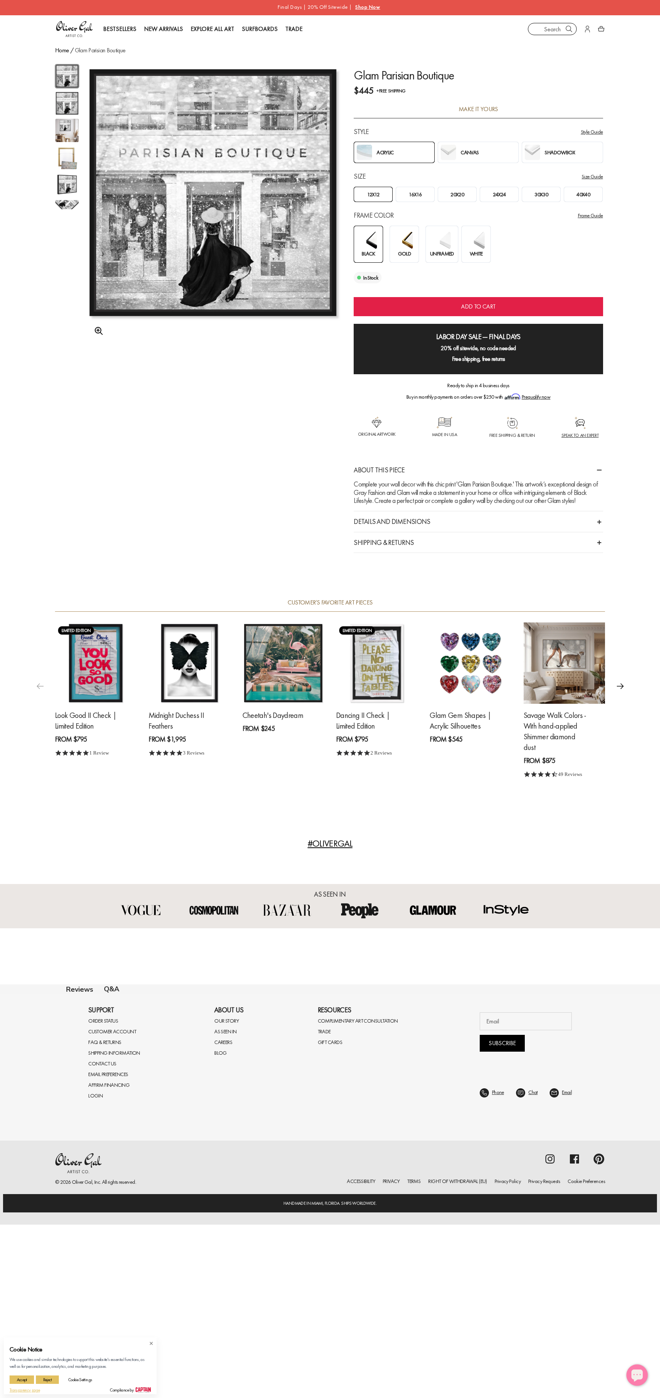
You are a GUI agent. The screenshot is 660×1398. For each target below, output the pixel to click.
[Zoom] (96, 331)
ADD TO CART (478, 306)
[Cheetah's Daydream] (283, 663)
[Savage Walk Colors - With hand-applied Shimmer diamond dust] (564, 663)
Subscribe (502, 1227)
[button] (620, 686)
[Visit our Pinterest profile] (599, 1343)
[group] (212, 212)
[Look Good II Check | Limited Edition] (95, 663)
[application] (637, 1375)
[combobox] (552, 29)
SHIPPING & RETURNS (384, 542)
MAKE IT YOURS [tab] (478, 109)
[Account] (587, 29)
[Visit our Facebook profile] (574, 1343)
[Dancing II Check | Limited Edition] (376, 663)
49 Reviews (570, 774)
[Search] (569, 29)
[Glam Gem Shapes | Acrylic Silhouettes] (470, 663)
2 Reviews (381, 753)
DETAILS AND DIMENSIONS (392, 521)
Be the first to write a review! (330, 1144)
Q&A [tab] (111, 989)
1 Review (99, 753)
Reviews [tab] (79, 989)
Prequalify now (536, 396)
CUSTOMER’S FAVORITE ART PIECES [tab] (330, 602)
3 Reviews (193, 753)
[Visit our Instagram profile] (550, 1343)
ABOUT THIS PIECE (379, 469)
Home (62, 50)
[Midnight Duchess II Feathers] (189, 663)
